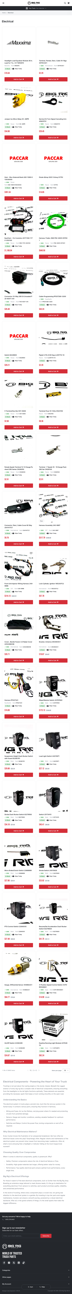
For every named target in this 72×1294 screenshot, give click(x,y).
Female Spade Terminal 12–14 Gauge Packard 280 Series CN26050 (18, 468)
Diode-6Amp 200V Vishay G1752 (51, 177)
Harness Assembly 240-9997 (49, 525)
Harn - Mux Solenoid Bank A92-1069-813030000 (18, 178)
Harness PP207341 (11, 700)
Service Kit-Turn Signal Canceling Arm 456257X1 (52, 120)
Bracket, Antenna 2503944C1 (50, 642)
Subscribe (46, 1236)
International (48, 65)
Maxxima (7, 65)
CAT (46, 530)
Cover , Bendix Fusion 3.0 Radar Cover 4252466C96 (18, 643)
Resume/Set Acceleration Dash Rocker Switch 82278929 (53, 928)
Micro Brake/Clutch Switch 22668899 (18, 870)
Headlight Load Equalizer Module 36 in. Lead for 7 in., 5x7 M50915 (18, 62)
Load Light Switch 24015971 (49, 756)
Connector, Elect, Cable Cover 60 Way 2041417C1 (18, 526)
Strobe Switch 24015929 (48, 870)
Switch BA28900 (10, 355)
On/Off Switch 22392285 (13, 1043)
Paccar (12, 124)
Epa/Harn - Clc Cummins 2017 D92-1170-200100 (18, 239)
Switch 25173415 (45, 814)
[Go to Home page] (34, 3)
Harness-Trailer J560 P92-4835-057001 (53, 239)
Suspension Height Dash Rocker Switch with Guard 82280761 (18, 757)
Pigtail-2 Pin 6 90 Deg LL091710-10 (51, 355)
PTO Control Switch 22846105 (15, 926)
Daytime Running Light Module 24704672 (53, 1044)
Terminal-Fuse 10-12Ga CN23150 (51, 411)
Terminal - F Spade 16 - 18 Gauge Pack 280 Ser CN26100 (52, 468)
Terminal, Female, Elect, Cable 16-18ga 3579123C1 (53, 62)
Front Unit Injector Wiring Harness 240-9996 (18, 585)
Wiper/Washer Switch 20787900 (50, 700)
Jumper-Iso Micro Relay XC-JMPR (16, 119)
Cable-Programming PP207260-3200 (52, 296)
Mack (46, 703)
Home (4, 12)
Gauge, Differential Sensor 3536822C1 (18, 985)
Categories (6, 1270)
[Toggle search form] (65, 3)
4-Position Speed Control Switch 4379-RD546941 (53, 986)
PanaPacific (48, 299)
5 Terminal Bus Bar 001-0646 (15, 411)
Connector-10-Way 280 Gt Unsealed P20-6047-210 (18, 297)
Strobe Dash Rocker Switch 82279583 (18, 814)
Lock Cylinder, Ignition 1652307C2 (51, 584)
